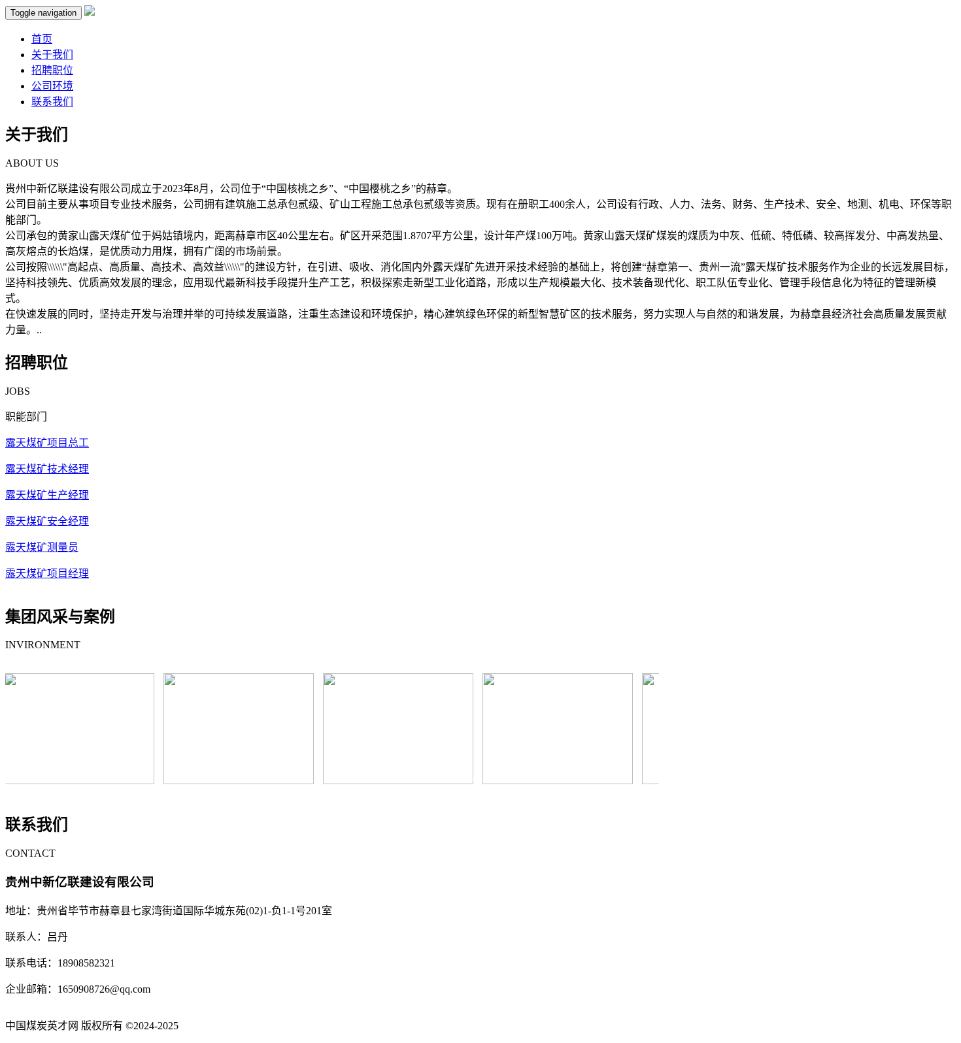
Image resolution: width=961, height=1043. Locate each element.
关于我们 (52, 54)
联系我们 (52, 101)
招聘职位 (52, 70)
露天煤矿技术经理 (47, 468)
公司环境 (52, 85)
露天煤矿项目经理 (47, 573)
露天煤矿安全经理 (47, 521)
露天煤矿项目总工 (47, 442)
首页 (41, 38)
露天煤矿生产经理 (47, 495)
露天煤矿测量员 (41, 547)
